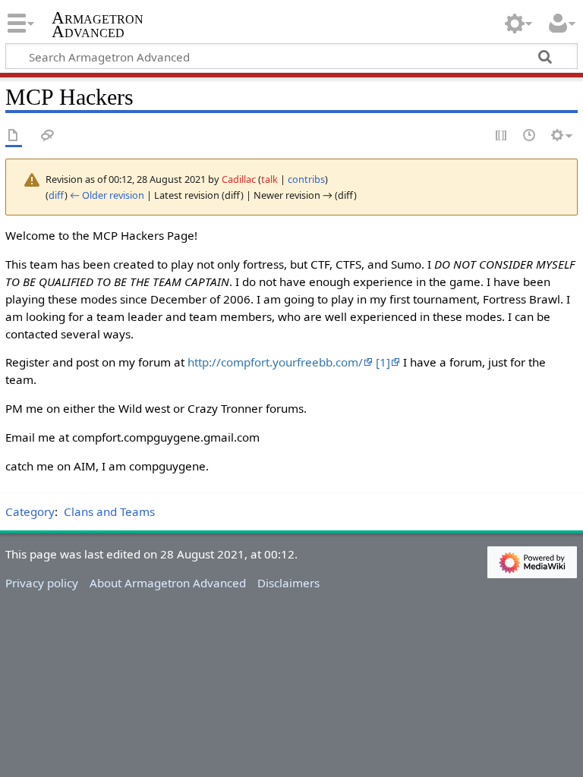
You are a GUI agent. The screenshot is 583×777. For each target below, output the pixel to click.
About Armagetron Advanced (168, 582)
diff (57, 195)
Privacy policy (41, 582)
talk (269, 179)
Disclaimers (288, 582)
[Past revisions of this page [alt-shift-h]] (530, 136)
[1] (383, 362)
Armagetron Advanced (97, 25)
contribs (306, 179)
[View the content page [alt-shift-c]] (13, 136)
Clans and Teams (109, 511)
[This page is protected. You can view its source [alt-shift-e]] (501, 136)
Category (30, 511)
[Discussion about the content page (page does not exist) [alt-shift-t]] (47, 136)
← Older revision (107, 195)
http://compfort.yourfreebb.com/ (275, 362)
